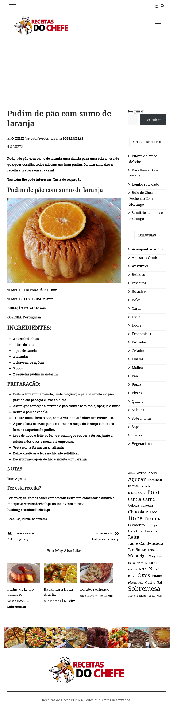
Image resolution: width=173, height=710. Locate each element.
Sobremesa (39, 519)
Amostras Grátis (145, 257)
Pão (18, 519)
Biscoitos (139, 283)
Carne (108, 596)
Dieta (136, 317)
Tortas (137, 435)
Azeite (153, 473)
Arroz (141, 473)
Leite (133, 537)
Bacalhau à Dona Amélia (144, 173)
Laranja (151, 531)
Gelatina (135, 531)
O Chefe (17, 138)
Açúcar (137, 479)
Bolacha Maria (136, 493)
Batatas (133, 486)
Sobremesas (73, 138)
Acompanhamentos (147, 249)
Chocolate (138, 511)
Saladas (138, 410)
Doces (136, 325)
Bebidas (138, 274)
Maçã (140, 562)
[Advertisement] (86, 72)
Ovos (144, 575)
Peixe (71, 601)
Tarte (131, 596)
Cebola (133, 505)
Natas (155, 569)
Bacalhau (155, 480)
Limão (134, 549)
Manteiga (137, 556)
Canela (134, 499)
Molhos (137, 367)
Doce (10, 519)
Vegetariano (142, 443)
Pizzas (137, 393)
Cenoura (147, 505)
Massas (137, 359)
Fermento (136, 525)
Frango (152, 525)
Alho (131, 473)
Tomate (141, 596)
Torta (151, 596)
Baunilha (146, 486)
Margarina (155, 556)
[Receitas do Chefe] (86, 661)
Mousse (132, 569)
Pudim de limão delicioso (20, 592)
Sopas (136, 426)
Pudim (26, 519)
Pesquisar (136, 111)
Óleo (160, 595)
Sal (159, 582)
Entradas (139, 342)
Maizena (148, 550)
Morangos (151, 562)
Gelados (138, 350)
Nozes (132, 576)
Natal (143, 569)
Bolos (136, 300)
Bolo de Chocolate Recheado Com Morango (145, 198)
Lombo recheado (94, 589)
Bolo (153, 492)
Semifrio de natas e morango (146, 215)
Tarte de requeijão (67, 179)
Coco (153, 512)
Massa (131, 562)
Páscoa (132, 582)
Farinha (153, 519)
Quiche (137, 401)
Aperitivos (140, 266)
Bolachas (139, 291)
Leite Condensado (145, 543)
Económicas (141, 333)
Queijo (150, 582)
